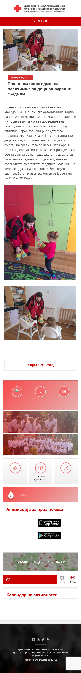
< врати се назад (40, 365)
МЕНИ (42, 21)
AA (55, 659)
